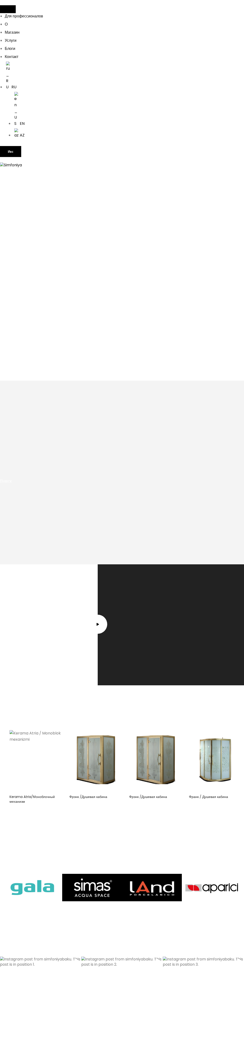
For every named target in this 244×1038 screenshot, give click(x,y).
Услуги (10, 40)
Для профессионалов (24, 16)
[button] (40, 997)
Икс (10, 151)
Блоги (10, 48)
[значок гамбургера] (8, 9)
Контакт (11, 56)
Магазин (12, 32)
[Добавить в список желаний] (55, 737)
